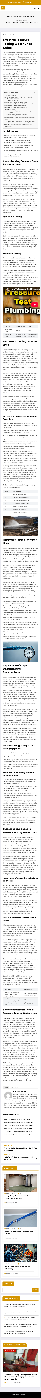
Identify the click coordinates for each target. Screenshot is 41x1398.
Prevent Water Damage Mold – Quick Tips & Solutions (20, 1149)
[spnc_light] (38, 8)
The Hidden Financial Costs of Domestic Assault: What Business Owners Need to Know (19, 1319)
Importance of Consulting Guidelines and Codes (21, 121)
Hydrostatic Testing (13, 99)
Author (6, 1087)
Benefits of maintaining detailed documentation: (17, 115)
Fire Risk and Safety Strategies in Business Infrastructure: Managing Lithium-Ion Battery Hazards (20, 1377)
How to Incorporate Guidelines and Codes (20, 123)
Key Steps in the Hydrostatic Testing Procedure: (21, 104)
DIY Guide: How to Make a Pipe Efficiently (17, 1267)
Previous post (8, 1145)
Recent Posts (14, 1087)
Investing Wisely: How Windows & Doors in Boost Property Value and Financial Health (19, 1305)
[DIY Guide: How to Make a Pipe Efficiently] (20, 1253)
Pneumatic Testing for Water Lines (15, 106)
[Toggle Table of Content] (33, 93)
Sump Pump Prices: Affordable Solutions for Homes (17, 1197)
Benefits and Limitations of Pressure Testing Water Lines (18, 125)
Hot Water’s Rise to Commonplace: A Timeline (18, 1158)
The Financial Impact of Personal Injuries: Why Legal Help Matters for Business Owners (20, 1312)
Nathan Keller (19, 1092)
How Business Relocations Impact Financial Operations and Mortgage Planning (18, 1332)
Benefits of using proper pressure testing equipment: (19, 111)
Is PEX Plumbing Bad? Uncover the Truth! (18, 1232)
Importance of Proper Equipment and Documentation (16, 108)
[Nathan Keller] (8, 1095)
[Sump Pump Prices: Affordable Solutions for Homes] (20, 1182)
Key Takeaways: (12, 95)
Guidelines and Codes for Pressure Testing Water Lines (20, 118)
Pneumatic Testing (13, 100)
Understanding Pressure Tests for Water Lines (18, 97)
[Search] (34, 8)
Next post (7, 1154)
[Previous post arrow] (36, 1148)
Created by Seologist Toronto (19, 1394)
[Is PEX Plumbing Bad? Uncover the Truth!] (20, 1218)
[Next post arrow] (36, 1158)
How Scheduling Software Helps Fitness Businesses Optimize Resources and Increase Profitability (20, 1325)
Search (8, 1284)
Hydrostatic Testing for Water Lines (16, 102)
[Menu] (3, 7)
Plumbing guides (9, 1351)
